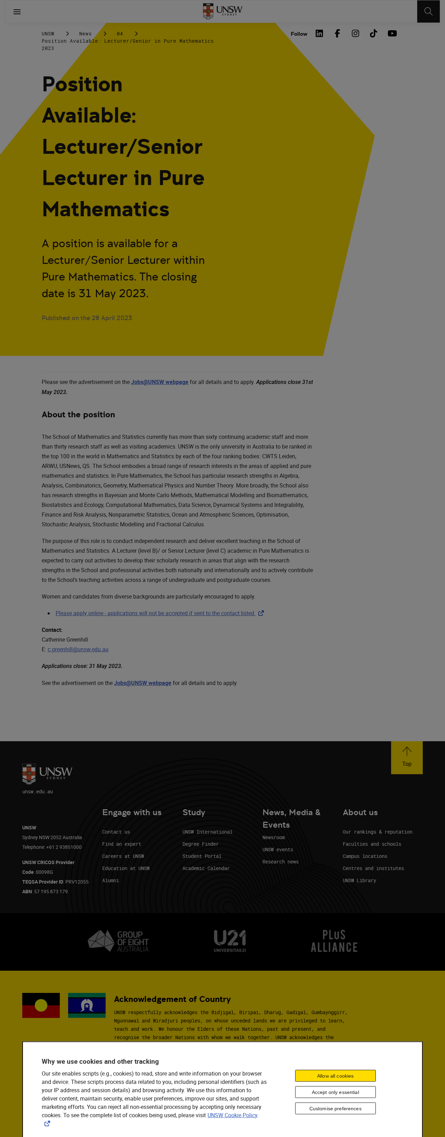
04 (120, 33)
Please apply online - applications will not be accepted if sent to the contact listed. (161, 613)
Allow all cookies (335, 1076)
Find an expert (121, 844)
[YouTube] (391, 33)
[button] (407, 757)
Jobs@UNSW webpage (159, 382)
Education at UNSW (125, 868)
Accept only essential (335, 1092)
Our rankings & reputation (377, 831)
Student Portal (202, 856)
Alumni (110, 880)
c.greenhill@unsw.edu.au (78, 649)
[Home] (222, 11)
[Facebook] (337, 33)
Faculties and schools (372, 844)
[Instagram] (355, 33)
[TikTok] (373, 33)
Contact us (116, 831)
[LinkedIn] (319, 33)
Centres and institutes (373, 868)
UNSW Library (359, 880)
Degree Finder (201, 844)
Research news (280, 861)
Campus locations (365, 856)
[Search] (428, 11)
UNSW (48, 33)
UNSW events (277, 849)
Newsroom (273, 837)
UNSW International (208, 831)
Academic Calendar (206, 868)
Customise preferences (335, 1108)
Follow (299, 34)
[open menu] (17, 11)
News (85, 33)
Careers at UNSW (123, 856)
